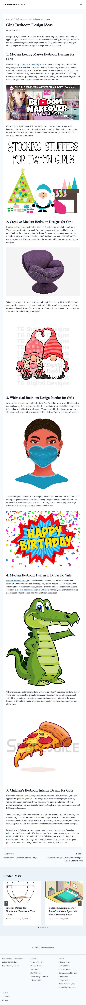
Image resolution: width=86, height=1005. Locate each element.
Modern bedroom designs (17, 227)
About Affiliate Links (67, 983)
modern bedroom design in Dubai (31, 589)
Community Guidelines (67, 987)
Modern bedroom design (17, 580)
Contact (5, 1000)
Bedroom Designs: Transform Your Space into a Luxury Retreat (65, 857)
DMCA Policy (35, 973)
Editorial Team (64, 962)
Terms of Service (37, 962)
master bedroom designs (30, 64)
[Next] (80, 903)
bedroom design (25, 403)
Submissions (63, 976)
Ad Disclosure (64, 980)
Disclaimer (34, 969)
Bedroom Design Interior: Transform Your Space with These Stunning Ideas (63, 911)
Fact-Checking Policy (10, 965)
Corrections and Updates (68, 973)
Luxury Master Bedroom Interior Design (20, 856)
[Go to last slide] (6, 903)
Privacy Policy (36, 980)
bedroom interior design (26, 795)
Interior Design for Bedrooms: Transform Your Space (21, 911)
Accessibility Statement (39, 976)
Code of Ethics (64, 965)
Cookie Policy (36, 965)
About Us (5, 996)
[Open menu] (81, 4)
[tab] (38, 927)
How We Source (65, 969)
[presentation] (22, 891)
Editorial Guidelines (9, 962)
